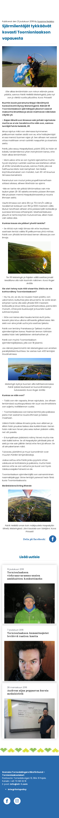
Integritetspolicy (17, 789)
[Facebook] (53, 540)
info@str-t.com (18, 784)
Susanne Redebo (45, 21)
